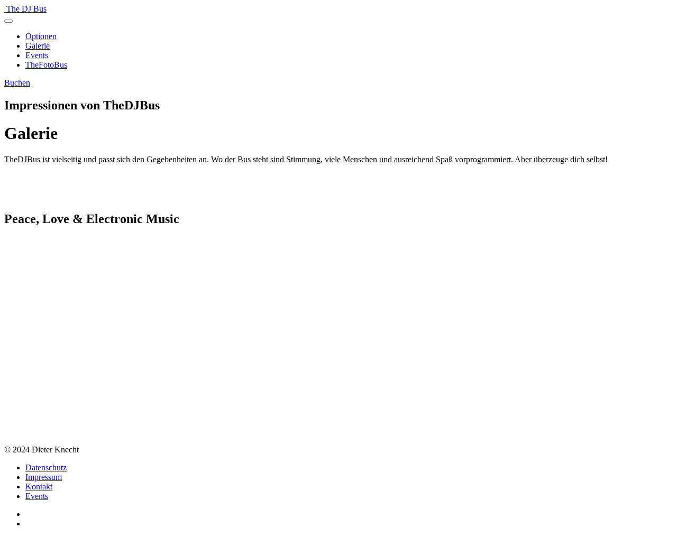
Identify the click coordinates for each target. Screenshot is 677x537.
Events (36, 55)
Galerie (37, 45)
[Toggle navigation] (8, 21)
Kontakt (38, 486)
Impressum (43, 477)
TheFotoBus (46, 64)
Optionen (41, 36)
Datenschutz (46, 467)
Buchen (17, 82)
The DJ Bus (26, 8)
